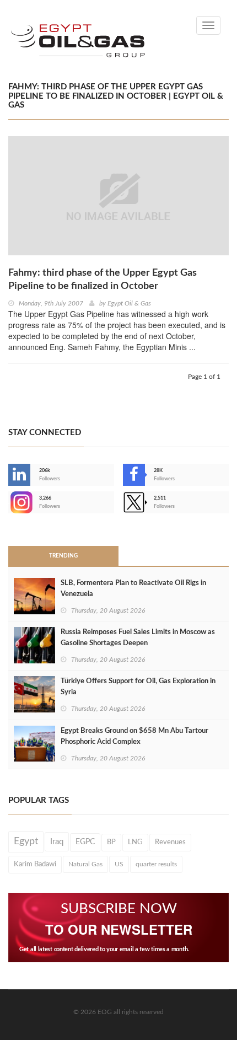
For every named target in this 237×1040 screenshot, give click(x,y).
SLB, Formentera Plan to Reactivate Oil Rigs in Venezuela (133, 589)
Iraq (56, 842)
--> (9, 502)
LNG (135, 842)
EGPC (85, 842)
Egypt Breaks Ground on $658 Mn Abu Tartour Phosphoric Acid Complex (134, 736)
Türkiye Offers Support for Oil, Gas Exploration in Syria (138, 687)
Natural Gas (85, 864)
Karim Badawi (35, 864)
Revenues (170, 842)
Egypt (26, 841)
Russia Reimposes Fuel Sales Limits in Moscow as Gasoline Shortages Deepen (138, 638)
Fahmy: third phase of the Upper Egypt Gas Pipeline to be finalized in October (102, 279)
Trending (63, 556)
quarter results (156, 864)
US (119, 864)
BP (111, 842)
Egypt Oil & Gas (129, 303)
